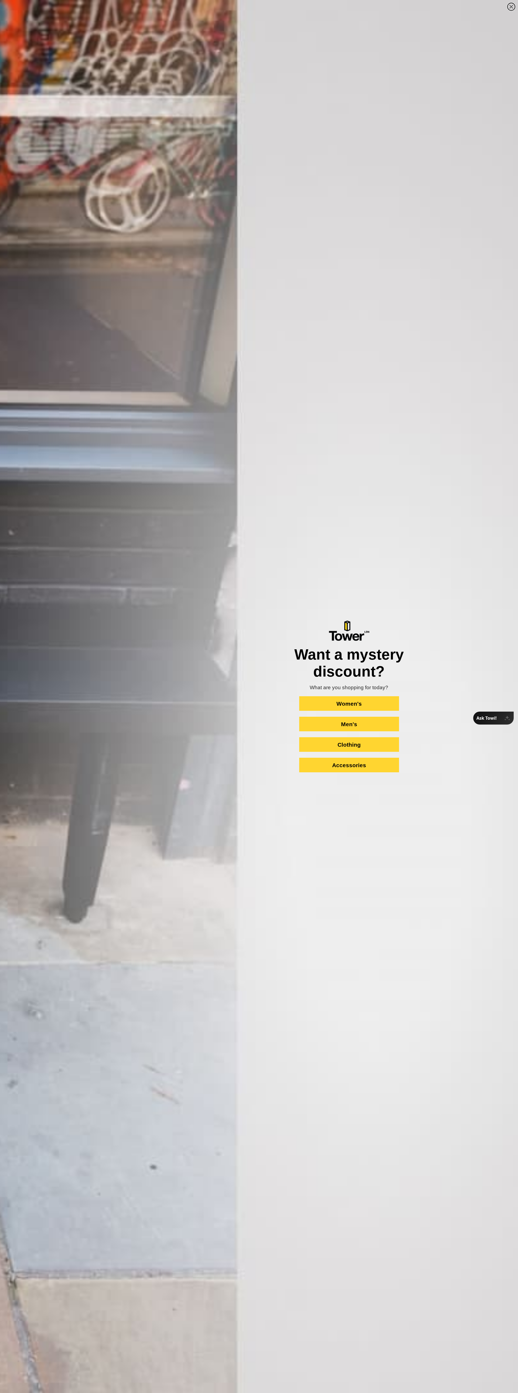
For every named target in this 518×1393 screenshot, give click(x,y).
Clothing (349, 745)
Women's (349, 704)
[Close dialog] (511, 7)
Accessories (349, 765)
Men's (349, 724)
